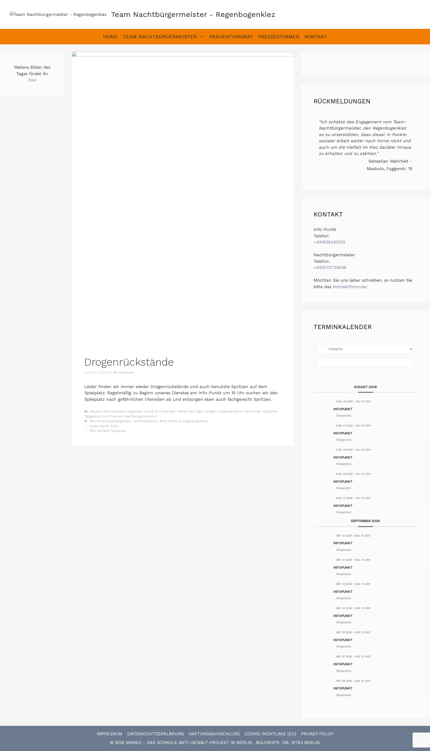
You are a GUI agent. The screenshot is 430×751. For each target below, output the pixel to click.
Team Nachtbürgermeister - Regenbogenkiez (193, 14)
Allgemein (135, 411)
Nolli (163, 421)
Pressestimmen (279, 37)
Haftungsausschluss (214, 733)
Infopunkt (343, 409)
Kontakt (316, 37)
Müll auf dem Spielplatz (108, 431)
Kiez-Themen (113, 416)
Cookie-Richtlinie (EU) (270, 733)
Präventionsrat (231, 37)
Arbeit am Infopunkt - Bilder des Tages (174, 411)
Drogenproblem (230, 411)
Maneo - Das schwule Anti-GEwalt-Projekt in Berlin (190, 742)
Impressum (109, 733)
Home (110, 37)
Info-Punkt (252, 411)
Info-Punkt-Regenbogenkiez (111, 421)
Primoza (174, 421)
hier (32, 79)
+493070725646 (330, 267)
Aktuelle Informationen (107, 411)
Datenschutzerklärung (155, 733)
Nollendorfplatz (146, 421)
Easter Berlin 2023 (104, 426)
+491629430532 (329, 242)
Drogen (211, 411)
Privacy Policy (317, 733)
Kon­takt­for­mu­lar (350, 286)
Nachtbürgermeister (140, 416)
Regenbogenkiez (195, 421)
